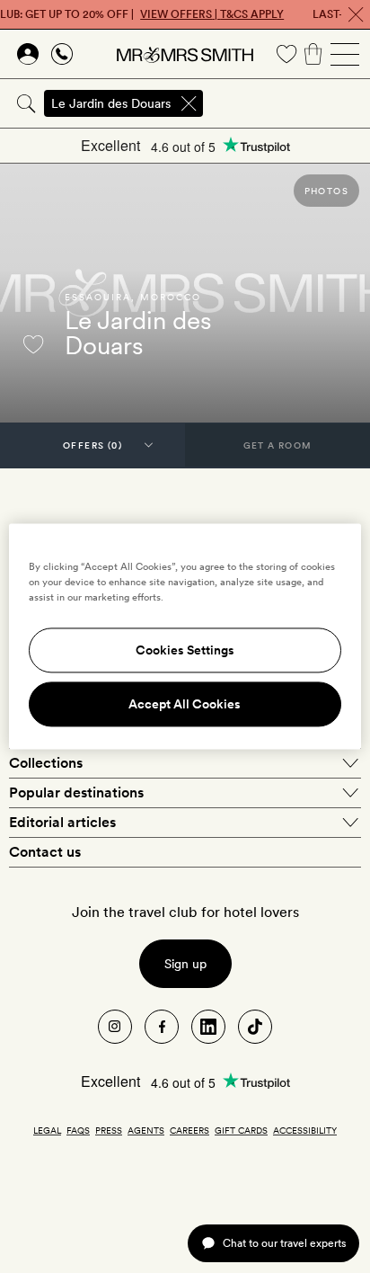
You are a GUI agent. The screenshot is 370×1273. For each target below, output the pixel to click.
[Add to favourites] (33, 344)
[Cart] (313, 54)
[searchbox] (288, 103)
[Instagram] (115, 1027)
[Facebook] (162, 1027)
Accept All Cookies (184, 705)
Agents (146, 1130)
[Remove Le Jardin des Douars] (188, 103)
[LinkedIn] (208, 1027)
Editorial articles (62, 822)
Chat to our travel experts (284, 1243)
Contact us (45, 851)
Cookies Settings (185, 651)
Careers (189, 1130)
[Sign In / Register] (28, 54)
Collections (46, 762)
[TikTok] (255, 1027)
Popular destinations (76, 792)
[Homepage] (185, 54)
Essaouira (98, 296)
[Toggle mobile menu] (344, 54)
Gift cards (241, 1130)
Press (108, 1130)
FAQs (78, 1130)
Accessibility (305, 1130)
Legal (47, 1130)
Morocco (170, 296)
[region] (184, 636)
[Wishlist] (286, 54)
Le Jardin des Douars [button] (111, 103)
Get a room (278, 445)
